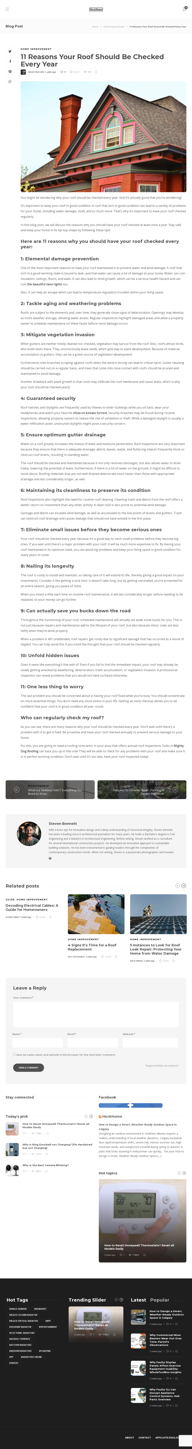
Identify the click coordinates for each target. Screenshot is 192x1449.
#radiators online (31, 1357)
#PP (11, 1357)
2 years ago (91, 956)
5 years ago (109, 1255)
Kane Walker (136, 960)
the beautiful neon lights (44, 284)
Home (95, 26)
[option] (34, 906)
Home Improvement (114, 26)
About (129, 1437)
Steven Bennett (36, 72)
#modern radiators (20, 1351)
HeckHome (112, 1116)
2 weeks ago (156, 1324)
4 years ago (50, 72)
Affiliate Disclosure (169, 1437)
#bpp (48, 1321)
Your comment (23, 997)
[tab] (138, 1300)
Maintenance (38, 786)
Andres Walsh (13, 917)
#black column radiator (23, 1315)
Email (72, 1034)
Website (129, 1034)
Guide (10, 899)
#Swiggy (13, 1363)
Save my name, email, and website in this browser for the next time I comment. (66, 1054)
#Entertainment (48, 1327)
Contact (145, 1437)
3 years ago (25, 917)
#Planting (45, 1351)
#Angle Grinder (18, 1309)
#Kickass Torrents (19, 1339)
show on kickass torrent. (90, 413)
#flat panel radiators (21, 1333)
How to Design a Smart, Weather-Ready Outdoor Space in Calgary (138, 1127)
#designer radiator (20, 1327)
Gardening (155, 786)
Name (16, 1034)
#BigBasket (40, 1309)
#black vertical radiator (23, 1321)
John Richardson (76, 956)
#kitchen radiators (20, 1345)
